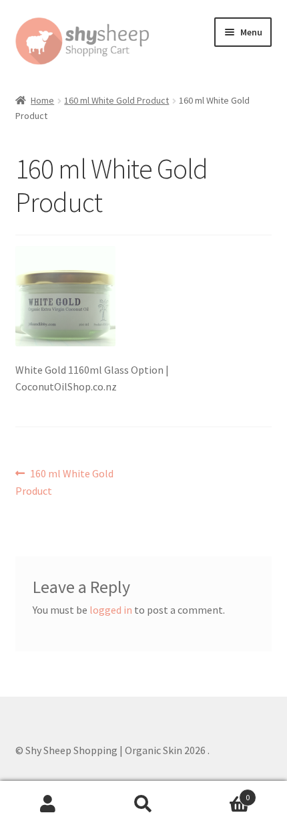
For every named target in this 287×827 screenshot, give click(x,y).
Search (143, 804)
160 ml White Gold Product (116, 100)
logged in (110, 609)
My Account (47, 804)
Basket (221, 792)
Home (42, 100)
